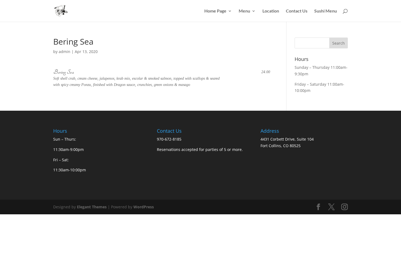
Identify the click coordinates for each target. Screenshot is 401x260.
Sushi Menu (325, 11)
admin (64, 51)
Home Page (215, 11)
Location (270, 11)
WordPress (143, 206)
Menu (244, 11)
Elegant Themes (92, 206)
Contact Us (296, 11)
